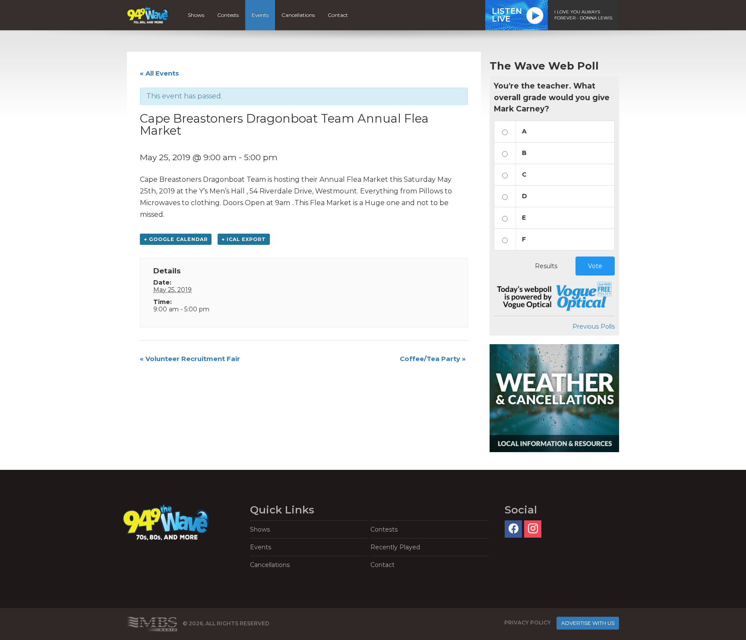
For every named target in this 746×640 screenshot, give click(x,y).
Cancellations (298, 15)
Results (546, 266)
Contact (338, 15)
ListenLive (507, 15)
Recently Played (395, 547)
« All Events (159, 73)
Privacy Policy (527, 622)
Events (260, 15)
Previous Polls (593, 326)
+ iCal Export (243, 239)
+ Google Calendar (176, 239)
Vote (595, 266)
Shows (196, 15)
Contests (228, 15)
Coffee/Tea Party (433, 359)
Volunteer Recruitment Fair (190, 359)
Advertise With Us (587, 623)
